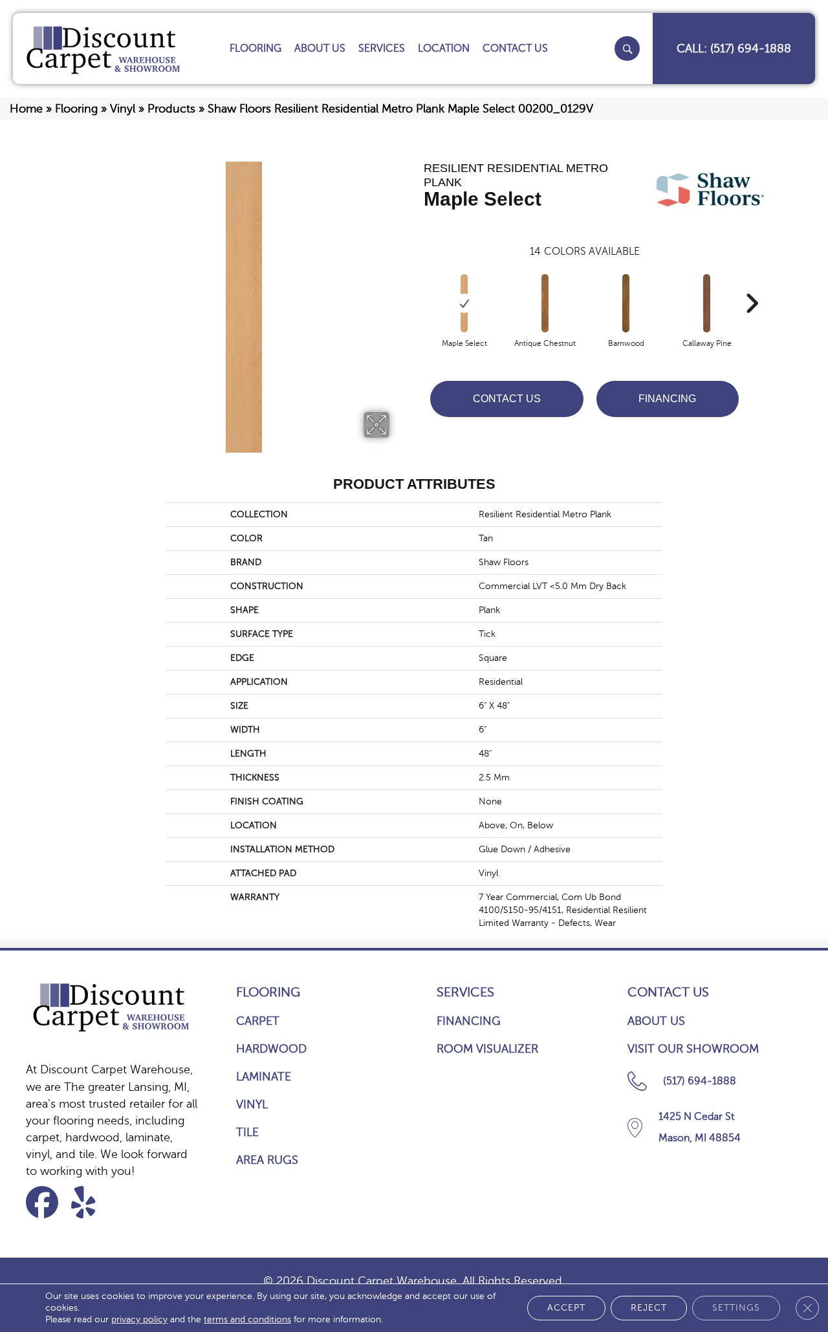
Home (26, 108)
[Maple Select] (464, 303)
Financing (667, 398)
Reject (649, 1308)
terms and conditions (247, 1319)
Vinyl (122, 108)
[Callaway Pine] (707, 303)
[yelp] (91, 1202)
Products (171, 108)
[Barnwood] (626, 303)
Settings (736, 1308)
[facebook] (46, 1202)
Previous (417, 283)
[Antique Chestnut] (545, 303)
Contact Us (507, 398)
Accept (566, 1308)
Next (751, 283)
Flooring (76, 108)
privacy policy (139, 1319)
